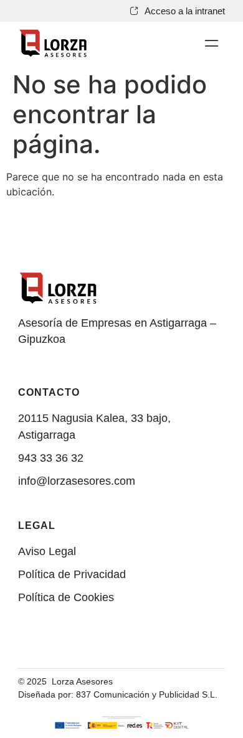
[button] (211, 43)
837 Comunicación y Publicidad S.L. (148, 694)
